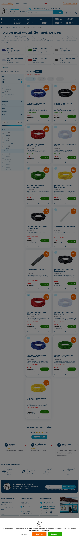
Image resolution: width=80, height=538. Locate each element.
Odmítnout (39, 534)
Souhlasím (54, 534)
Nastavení (24, 534)
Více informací (45, 530)
